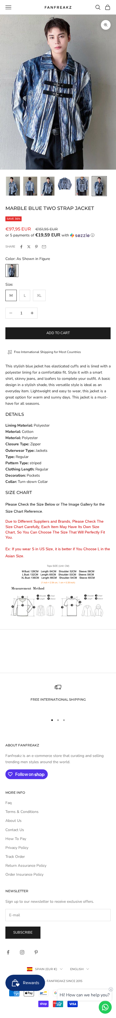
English (77, 969)
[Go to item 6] (99, 186)
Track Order (15, 856)
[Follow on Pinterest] (36, 952)
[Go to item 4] (64, 183)
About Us (13, 820)
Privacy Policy (16, 847)
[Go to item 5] (82, 186)
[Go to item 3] (47, 186)
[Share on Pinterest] (36, 247)
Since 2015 (74, 981)
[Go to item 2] (30, 186)
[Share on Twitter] (29, 247)
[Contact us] (105, 1007)
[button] (58, 235)
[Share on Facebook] (21, 247)
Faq (8, 802)
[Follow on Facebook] (8, 952)
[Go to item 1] (13, 186)
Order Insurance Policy (24, 874)
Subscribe (23, 932)
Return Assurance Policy (25, 865)
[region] (58, 697)
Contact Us (14, 829)
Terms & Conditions (22, 811)
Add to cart (58, 333)
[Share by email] (44, 247)
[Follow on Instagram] (22, 952)
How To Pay (15, 838)
